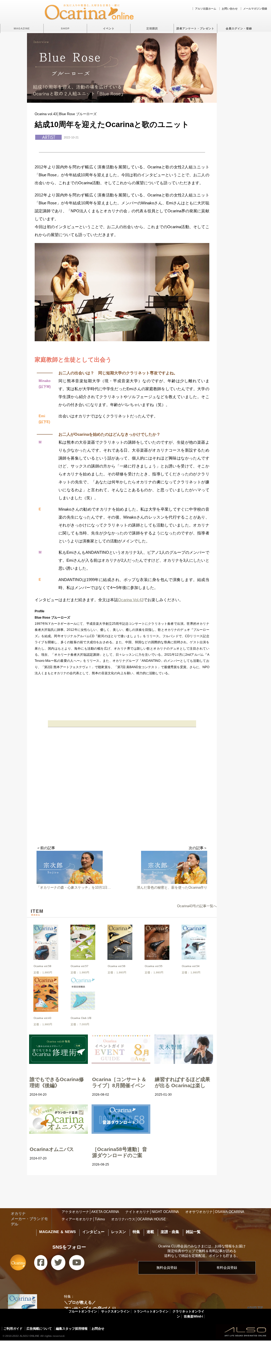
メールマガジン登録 (255, 8)
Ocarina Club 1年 (81, 1018)
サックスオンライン (115, 1311)
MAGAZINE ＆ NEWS (57, 1232)
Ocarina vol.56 (116, 966)
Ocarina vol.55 (153, 966)
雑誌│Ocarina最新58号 (63, 1348)
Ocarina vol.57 (79, 966)
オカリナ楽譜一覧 (148, 1348)
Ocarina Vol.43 (130, 599)
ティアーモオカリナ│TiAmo (83, 1219)
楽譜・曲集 (170, 1232)
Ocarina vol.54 (191, 966)
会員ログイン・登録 (239, 28)
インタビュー (93, 1232)
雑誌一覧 (193, 1232)
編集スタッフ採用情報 (72, 1328)
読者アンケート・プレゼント (195, 28)
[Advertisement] (122, 803)
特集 (136, 1232)
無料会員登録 (166, 1268)
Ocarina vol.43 (42, 1018)
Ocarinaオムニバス (52, 1149)
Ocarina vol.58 (42, 966)
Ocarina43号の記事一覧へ (197, 906)
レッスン (118, 1232)
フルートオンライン (83, 1311)
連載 (150, 1232)
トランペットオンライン (151, 1311)
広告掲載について (39, 1328)
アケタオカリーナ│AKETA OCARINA (90, 1212)
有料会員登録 (226, 1268)
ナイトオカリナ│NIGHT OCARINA (152, 1212)
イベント (109, 28)
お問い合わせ (230, 8)
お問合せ (98, 1328)
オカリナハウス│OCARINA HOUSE (138, 1219)
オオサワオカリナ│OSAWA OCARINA (214, 1212)
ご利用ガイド (12, 1328)
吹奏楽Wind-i (193, 1316)
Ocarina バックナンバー (108, 1348)
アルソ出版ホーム (205, 8)
